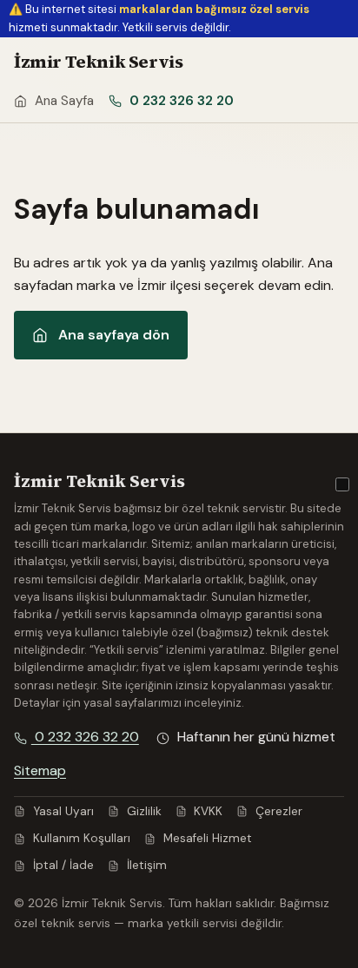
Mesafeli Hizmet (206, 838)
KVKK (206, 811)
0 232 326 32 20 (180, 100)
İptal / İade (62, 865)
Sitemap (40, 770)
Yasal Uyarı (62, 811)
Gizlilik (142, 811)
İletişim (145, 865)
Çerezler (277, 811)
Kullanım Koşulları (80, 838)
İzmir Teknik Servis (98, 61)
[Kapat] (342, 484)
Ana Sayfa (62, 100)
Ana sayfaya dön (113, 335)
